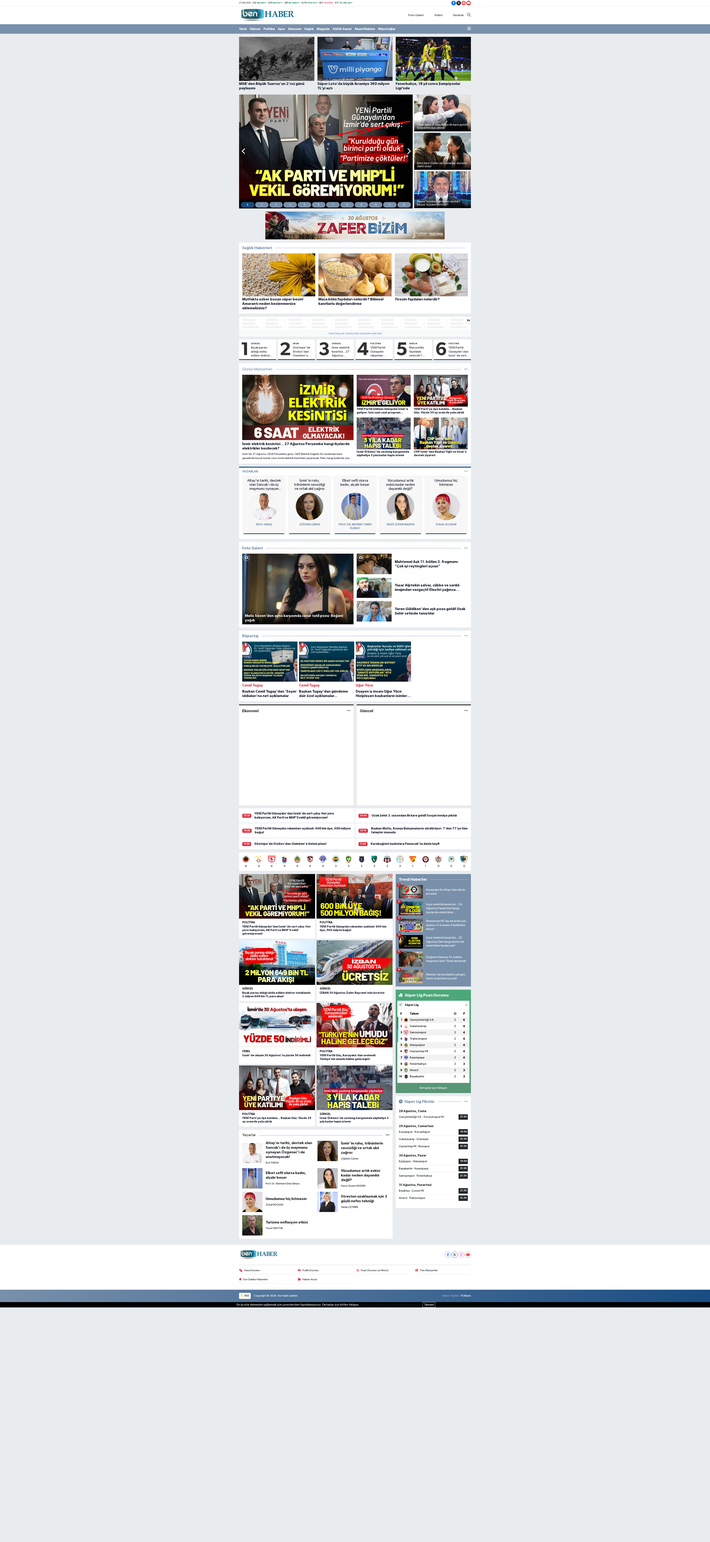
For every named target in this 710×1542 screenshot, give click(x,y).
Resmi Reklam (365, 29)
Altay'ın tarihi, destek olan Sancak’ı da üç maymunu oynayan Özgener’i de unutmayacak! (264, 485)
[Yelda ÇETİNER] (327, 1201)
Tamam (429, 1304)
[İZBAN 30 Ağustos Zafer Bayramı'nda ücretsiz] (355, 962)
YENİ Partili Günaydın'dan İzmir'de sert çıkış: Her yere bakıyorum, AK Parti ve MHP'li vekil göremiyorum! (459, 352)
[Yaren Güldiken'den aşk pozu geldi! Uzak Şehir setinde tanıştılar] (374, 611)
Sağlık (309, 29)
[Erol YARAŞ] (264, 506)
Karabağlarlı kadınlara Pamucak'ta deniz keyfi (405, 843)
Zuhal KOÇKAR (446, 524)
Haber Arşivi (309, 1279)
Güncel (255, 29)
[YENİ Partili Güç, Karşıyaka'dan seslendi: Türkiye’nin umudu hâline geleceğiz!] (355, 1025)
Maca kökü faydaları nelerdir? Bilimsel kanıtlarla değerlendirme (420, 352)
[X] (455, 1255)
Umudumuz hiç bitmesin (446, 482)
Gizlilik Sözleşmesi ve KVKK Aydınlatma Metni (391, 1304)
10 (375, 204)
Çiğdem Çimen (309, 524)
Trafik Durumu (310, 1270)
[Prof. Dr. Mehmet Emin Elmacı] (355, 506)
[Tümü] (466, 636)
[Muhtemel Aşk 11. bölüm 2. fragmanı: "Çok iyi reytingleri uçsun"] (374, 563)
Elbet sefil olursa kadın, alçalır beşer (355, 482)
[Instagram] (461, 1255)
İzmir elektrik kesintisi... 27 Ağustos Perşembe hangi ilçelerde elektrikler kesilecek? (341, 352)
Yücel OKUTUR (274, 1228)
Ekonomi (294, 29)
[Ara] (469, 15)
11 (390, 204)
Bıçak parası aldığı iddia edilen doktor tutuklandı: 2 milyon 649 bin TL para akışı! (261, 352)
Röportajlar (386, 29)
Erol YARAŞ (264, 524)
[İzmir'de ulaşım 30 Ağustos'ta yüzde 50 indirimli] (277, 1025)
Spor (281, 29)
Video (438, 15)
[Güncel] (466, 710)
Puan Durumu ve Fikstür (375, 1270)
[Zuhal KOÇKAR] (446, 506)
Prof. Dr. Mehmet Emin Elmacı (283, 1183)
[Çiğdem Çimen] (309, 506)
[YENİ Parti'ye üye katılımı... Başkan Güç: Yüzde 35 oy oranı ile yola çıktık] (277, 1087)
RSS (246, 1295)
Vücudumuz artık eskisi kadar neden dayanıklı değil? (400, 485)
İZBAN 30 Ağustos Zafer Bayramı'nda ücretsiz (352, 992)
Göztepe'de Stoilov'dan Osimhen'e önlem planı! (301, 352)
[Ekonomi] (348, 710)
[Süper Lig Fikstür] (466, 1101)
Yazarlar (458, 15)
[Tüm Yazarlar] (466, 471)
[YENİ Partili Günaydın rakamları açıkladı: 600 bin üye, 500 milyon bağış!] (355, 896)
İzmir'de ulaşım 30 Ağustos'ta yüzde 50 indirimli (276, 1055)
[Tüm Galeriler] (466, 548)
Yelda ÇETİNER (349, 1207)
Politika (269, 29)
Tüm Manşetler (429, 1270)
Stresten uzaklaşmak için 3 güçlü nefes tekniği (364, 1199)
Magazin (323, 29)
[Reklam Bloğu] (355, 225)
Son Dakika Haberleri (255, 1279)
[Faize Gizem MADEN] (400, 506)
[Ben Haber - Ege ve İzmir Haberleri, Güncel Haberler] (267, 15)
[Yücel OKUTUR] (252, 1225)
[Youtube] (468, 1255)
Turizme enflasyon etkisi (287, 1222)
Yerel (243, 29)
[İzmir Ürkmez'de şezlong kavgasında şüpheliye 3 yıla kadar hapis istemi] (355, 1087)
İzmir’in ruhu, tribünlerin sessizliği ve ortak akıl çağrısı (309, 485)
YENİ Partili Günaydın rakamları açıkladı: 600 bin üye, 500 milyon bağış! (379, 352)
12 (404, 204)
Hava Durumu (252, 1270)
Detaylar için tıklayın (433, 1088)
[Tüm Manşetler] (466, 369)
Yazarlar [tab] (250, 471)
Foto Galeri (416, 15)
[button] (244, 151)
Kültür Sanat (342, 29)
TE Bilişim (465, 1295)
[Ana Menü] (469, 29)
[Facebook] (448, 1255)
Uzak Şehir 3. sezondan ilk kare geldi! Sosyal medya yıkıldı (414, 815)
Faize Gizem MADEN (400, 524)
